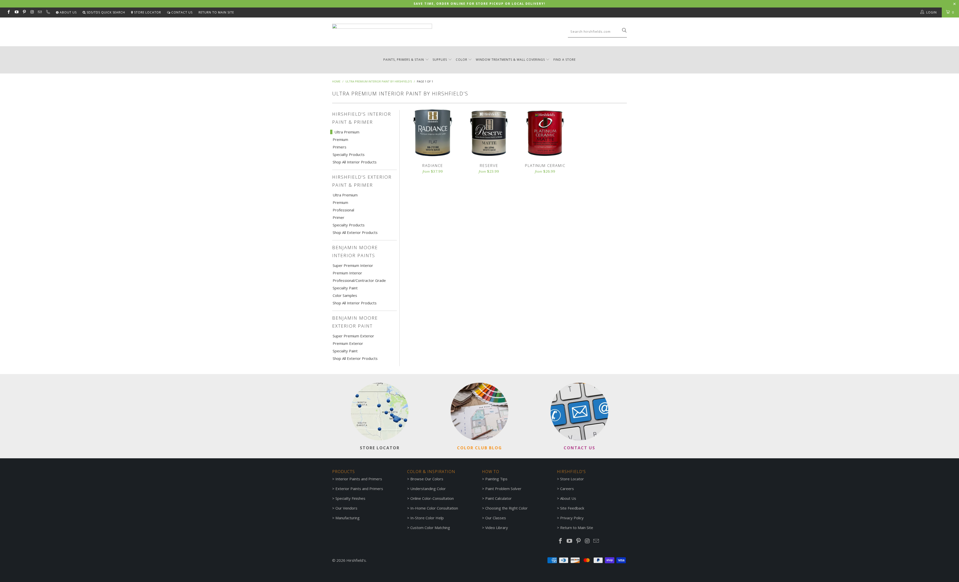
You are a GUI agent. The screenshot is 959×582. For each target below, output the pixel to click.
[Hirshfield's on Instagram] (32, 12)
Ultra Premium (346, 132)
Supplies (440, 59)
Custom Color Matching (430, 527)
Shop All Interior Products (355, 162)
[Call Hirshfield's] (47, 12)
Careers (567, 488)
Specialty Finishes (350, 498)
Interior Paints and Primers (358, 478)
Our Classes (495, 517)
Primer (338, 217)
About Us (68, 12)
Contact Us (181, 12)
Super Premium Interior (353, 265)
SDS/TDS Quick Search (105, 12)
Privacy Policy (572, 517)
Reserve (488, 132)
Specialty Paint (345, 288)
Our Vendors (346, 508)
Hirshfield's (356, 560)
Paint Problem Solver (503, 488)
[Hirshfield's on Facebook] (8, 12)
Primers (339, 147)
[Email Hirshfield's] (39, 12)
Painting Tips (496, 478)
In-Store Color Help (427, 517)
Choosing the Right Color (506, 508)
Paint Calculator (498, 498)
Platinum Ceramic (545, 132)
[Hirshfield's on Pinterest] (24, 12)
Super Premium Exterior (353, 336)
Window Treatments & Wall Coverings (510, 59)
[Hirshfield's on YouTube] (16, 12)
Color (461, 59)
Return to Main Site (216, 12)
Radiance (432, 132)
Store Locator (147, 12)
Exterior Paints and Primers (359, 488)
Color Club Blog (479, 448)
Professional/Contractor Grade (359, 280)
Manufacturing (347, 517)
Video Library (496, 527)
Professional (343, 210)
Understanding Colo (427, 488)
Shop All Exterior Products (355, 232)
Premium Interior (347, 273)
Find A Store (564, 59)
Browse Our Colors (426, 478)
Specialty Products (349, 154)
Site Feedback (572, 508)
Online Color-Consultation (432, 498)
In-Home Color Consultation (434, 508)
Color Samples (345, 295)
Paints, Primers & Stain (403, 59)
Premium (340, 139)
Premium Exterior (348, 343)
